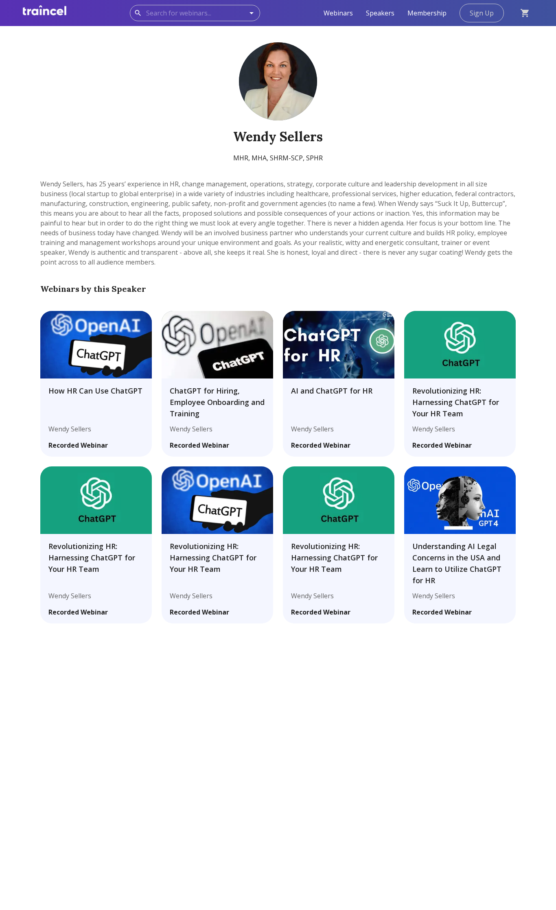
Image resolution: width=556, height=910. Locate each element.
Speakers (380, 13)
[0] (525, 13)
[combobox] (201, 13)
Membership (427, 13)
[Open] (251, 13)
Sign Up (482, 13)
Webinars (338, 13)
